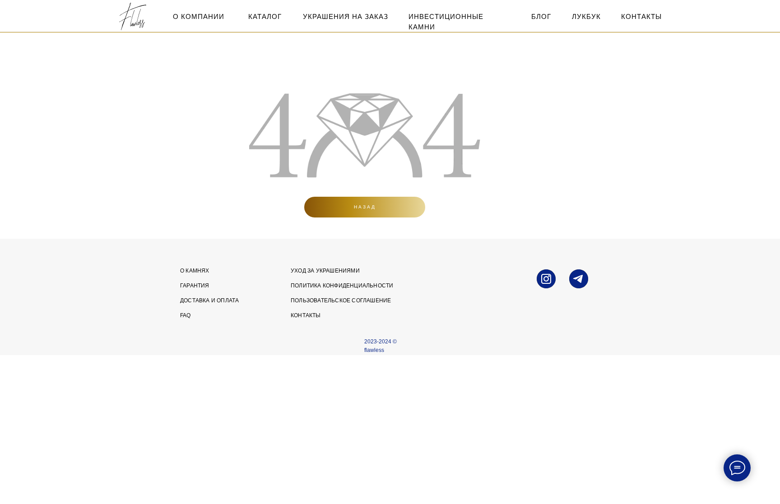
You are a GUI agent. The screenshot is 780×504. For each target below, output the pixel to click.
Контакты (306, 315)
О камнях (194, 271)
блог (541, 16)
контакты (641, 16)
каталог (265, 16)
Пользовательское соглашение (341, 300)
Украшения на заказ (345, 16)
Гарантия (194, 285)
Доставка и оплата (209, 300)
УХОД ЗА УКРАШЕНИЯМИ (325, 271)
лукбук (586, 16)
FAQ (185, 315)
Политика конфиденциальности (342, 285)
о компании (198, 16)
